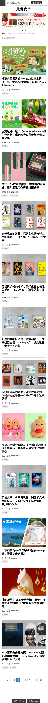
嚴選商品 (11, 33)
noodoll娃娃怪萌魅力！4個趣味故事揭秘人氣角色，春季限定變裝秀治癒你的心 (24, 448)
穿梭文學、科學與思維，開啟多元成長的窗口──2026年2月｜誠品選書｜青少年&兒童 (23, 501)
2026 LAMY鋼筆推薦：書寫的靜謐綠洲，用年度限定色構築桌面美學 (23, 186)
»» (12, 684)
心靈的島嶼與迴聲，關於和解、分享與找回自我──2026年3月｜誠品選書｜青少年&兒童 (23, 342)
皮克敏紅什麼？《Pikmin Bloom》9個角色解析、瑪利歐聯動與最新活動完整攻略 (24, 135)
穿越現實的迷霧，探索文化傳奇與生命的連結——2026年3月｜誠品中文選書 (24, 237)
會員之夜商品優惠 (8, 38)
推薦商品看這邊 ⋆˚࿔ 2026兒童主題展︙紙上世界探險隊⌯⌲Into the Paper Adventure (24, 82)
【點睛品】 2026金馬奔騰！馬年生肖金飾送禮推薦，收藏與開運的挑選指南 (23, 603)
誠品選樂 (31, 33)
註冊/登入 (37, 3)
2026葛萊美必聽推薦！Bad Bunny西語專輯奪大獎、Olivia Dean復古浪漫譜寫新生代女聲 (23, 656)
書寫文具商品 (14, 195)
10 (41, 680)
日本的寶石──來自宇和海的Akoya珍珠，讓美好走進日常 (23, 552)
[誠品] (14, 2)
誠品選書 (21, 33)
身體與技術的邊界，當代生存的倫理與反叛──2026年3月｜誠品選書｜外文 (23, 290)
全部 (3, 33)
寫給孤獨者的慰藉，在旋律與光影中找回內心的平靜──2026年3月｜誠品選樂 (23, 395)
